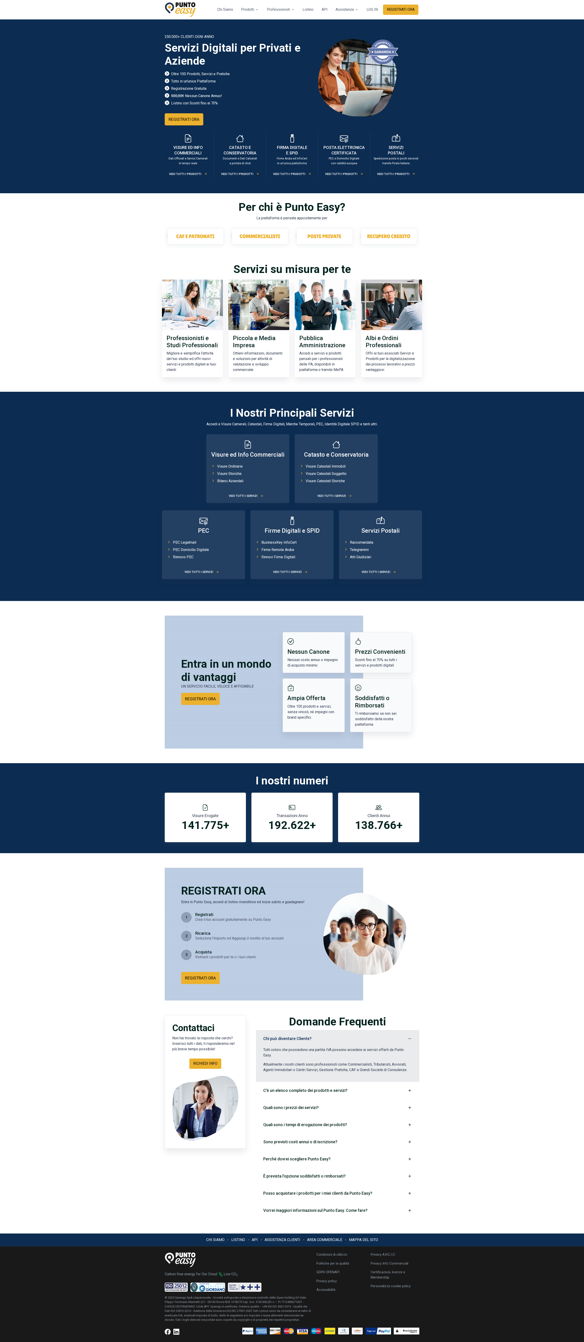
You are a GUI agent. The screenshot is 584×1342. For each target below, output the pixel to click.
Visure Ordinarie (230, 466)
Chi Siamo (225, 9)
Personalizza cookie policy (391, 1286)
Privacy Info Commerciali (389, 1263)
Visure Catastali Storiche (325, 481)
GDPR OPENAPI (327, 1272)
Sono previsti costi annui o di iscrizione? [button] (300, 1141)
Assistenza (345, 9)
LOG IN (372, 9)
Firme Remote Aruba (277, 550)
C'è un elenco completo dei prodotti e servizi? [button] (305, 1090)
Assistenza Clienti (282, 1240)
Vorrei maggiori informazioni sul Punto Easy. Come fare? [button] (315, 1210)
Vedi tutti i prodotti (185, 174)
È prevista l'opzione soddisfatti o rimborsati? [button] (304, 1176)
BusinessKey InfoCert (279, 542)
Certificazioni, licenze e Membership (388, 1274)
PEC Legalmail (184, 542)
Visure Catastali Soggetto (326, 473)
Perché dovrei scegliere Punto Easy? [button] (297, 1159)
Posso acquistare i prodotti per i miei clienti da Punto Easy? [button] (317, 1193)
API (325, 9)
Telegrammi (359, 550)
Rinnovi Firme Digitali (278, 557)
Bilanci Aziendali (230, 481)
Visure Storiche (229, 473)
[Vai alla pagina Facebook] (168, 1332)
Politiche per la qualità (332, 1263)
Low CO (231, 1274)
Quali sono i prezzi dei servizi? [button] (291, 1107)
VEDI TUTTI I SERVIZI (243, 496)
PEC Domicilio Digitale (191, 550)
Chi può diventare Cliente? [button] (287, 1038)
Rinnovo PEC (183, 557)
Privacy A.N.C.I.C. (383, 1254)
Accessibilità (325, 1290)
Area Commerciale (324, 1240)
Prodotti (247, 9)
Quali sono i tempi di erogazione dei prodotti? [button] (305, 1124)
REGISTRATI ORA (401, 9)
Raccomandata (361, 542)
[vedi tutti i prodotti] (188, 140)
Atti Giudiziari (360, 557)
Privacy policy (326, 1281)
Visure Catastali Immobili (326, 466)
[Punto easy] (180, 10)
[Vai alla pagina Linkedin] (176, 1332)
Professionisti (278, 9)
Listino (307, 9)
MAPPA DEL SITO (363, 1240)
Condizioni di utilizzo (331, 1254)
